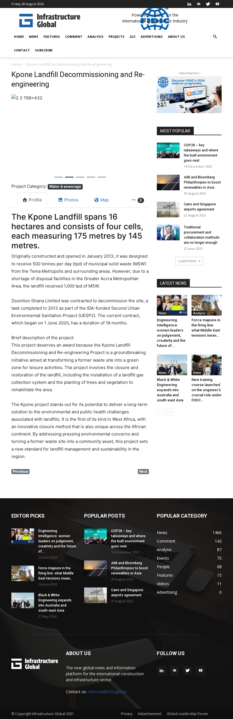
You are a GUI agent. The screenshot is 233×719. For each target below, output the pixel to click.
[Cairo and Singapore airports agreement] (168, 209)
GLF (133, 36)
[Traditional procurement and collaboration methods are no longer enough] (168, 232)
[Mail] (198, 4)
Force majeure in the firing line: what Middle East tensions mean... (56, 573)
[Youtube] (217, 4)
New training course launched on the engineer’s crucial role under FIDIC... (207, 390)
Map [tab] (104, 200)
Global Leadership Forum (187, 713)
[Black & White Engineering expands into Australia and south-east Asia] (172, 365)
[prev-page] (160, 412)
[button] (215, 36)
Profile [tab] (35, 200)
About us (176, 36)
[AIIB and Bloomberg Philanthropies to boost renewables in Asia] (168, 182)
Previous (20, 471)
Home (19, 36)
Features (51, 36)
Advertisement (149, 713)
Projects (116, 36)
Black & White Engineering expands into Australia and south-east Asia (170, 390)
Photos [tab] (71, 200)
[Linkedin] (189, 4)
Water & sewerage (65, 186)
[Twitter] (208, 4)
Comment (73, 36)
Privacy (126, 713)
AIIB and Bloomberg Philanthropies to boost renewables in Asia (202, 182)
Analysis (95, 36)
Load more (187, 261)
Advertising (152, 36)
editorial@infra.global (107, 691)
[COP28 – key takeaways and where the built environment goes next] (168, 150)
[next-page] (169, 412)
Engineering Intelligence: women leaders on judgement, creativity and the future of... (57, 541)
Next (143, 471)
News (33, 36)
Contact (22, 50)
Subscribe (44, 50)
